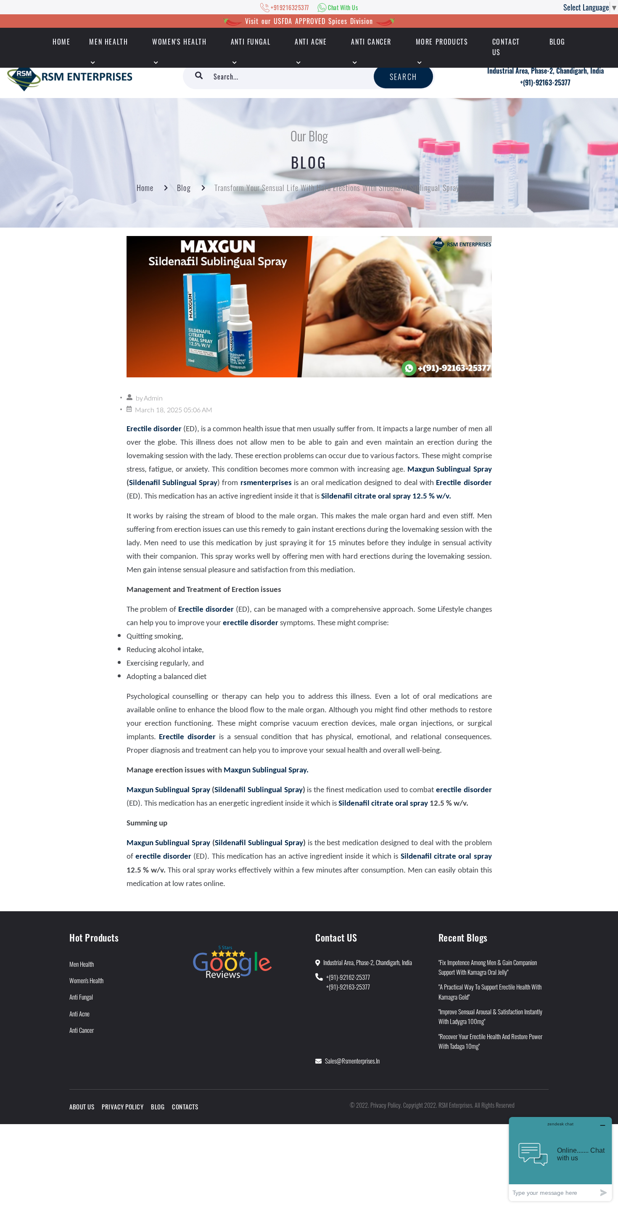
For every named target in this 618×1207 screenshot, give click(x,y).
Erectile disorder (206, 610)
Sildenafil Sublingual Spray (173, 483)
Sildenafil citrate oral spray (383, 804)
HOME (61, 42)
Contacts (185, 1106)
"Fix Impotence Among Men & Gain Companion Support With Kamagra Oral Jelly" (487, 967)
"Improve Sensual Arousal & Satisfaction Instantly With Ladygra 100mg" (490, 1016)
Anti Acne (311, 42)
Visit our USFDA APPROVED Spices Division (309, 21)
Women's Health (179, 42)
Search (403, 76)
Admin (153, 398)
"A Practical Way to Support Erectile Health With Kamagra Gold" (489, 991)
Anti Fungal (251, 42)
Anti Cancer (371, 42)
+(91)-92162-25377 (348, 977)
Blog (557, 42)
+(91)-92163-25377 (545, 82)
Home (145, 187)
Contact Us (506, 47)
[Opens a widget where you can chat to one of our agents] (560, 1159)
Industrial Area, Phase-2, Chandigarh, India (545, 71)
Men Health (108, 42)
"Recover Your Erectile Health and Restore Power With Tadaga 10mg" (490, 1041)
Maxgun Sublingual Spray (449, 470)
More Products (442, 42)
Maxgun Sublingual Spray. (266, 771)
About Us (81, 1106)
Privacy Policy (122, 1106)
